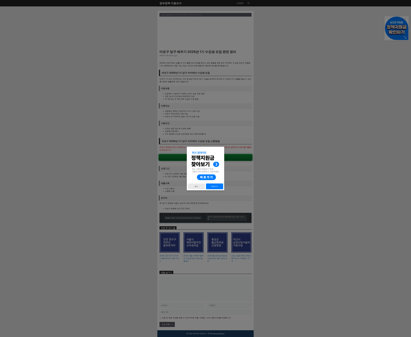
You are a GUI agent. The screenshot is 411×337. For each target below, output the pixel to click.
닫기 (196, 186)
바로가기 (214, 186)
